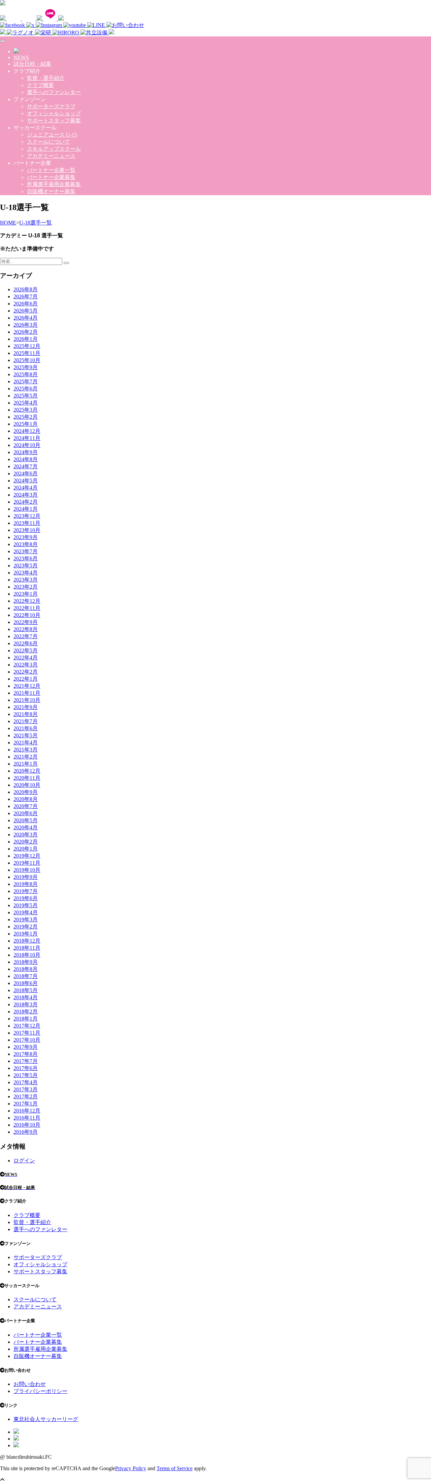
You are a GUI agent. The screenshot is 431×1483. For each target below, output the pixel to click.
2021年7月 (25, 721)
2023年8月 (25, 544)
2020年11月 (26, 778)
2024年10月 (26, 445)
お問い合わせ (29, 1384)
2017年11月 (26, 1033)
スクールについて (48, 142)
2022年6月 (25, 643)
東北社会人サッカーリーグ (45, 1419)
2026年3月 (25, 325)
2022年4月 (25, 657)
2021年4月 (25, 742)
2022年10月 (26, 615)
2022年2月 (25, 672)
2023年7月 (25, 551)
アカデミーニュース (51, 156)
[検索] (66, 263)
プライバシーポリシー (40, 1391)
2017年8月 (25, 1054)
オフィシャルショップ (54, 113)
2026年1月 (25, 339)
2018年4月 (25, 997)
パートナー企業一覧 (51, 170)
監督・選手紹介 (46, 78)
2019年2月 (25, 926)
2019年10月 (26, 870)
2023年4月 (25, 572)
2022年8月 (25, 629)
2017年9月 (25, 1047)
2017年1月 (25, 1103)
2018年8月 (25, 969)
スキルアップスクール (54, 149)
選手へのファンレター (54, 92)
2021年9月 (25, 707)
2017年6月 (25, 1068)
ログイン (24, 1160)
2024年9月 (25, 452)
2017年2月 (25, 1096)
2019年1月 (25, 934)
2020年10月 (26, 785)
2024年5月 (25, 480)
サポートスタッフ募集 (54, 120)
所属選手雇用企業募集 (54, 184)
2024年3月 (25, 495)
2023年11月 (26, 523)
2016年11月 (26, 1118)
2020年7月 (25, 806)
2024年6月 (25, 473)
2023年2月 (25, 587)
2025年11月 (26, 353)
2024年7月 (25, 466)
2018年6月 (25, 983)
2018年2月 (25, 1011)
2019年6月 (25, 898)
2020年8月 (25, 799)
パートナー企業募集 (51, 177)
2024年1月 (25, 509)
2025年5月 (25, 395)
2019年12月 (26, 856)
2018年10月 (26, 955)
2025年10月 (26, 360)
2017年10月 (26, 1040)
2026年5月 (25, 311)
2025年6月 (25, 388)
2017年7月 (25, 1061)
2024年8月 (25, 459)
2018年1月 (25, 1018)
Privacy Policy (130, 1468)
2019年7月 (25, 891)
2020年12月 (26, 771)
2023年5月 (25, 565)
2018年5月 (25, 990)
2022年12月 (26, 601)
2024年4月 (25, 488)
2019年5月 (25, 905)
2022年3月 (25, 665)
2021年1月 (25, 764)
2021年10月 (26, 700)
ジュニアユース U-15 (52, 135)
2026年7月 (25, 296)
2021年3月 (25, 749)
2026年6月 (25, 303)
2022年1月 (25, 679)
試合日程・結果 (32, 64)
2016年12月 (26, 1111)
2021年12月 (26, 686)
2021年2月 (25, 757)
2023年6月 (25, 558)
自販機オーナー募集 (51, 191)
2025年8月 (25, 374)
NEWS (21, 57)
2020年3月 (25, 834)
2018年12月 (26, 941)
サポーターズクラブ (51, 106)
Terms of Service (175, 1468)
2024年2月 (25, 502)
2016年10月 (26, 1125)
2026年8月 (25, 289)
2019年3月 (25, 919)
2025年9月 (25, 367)
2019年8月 (25, 884)
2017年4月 (25, 1082)
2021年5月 (25, 735)
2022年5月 (25, 650)
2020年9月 (25, 792)
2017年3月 (25, 1089)
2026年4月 (25, 318)
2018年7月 (25, 976)
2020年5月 (25, 820)
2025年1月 (25, 424)
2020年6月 (25, 813)
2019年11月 (26, 863)
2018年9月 (25, 962)
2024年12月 (26, 431)
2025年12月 (26, 346)
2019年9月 (25, 877)
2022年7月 (25, 636)
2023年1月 (25, 594)
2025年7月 (25, 381)
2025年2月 (25, 417)
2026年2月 (25, 332)
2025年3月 (25, 410)
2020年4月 (25, 827)
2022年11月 (26, 608)
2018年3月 (25, 1004)
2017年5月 (25, 1075)
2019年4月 (25, 912)
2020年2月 (25, 841)
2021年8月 (25, 714)
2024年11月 (26, 438)
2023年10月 (26, 530)
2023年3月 (25, 580)
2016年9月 (25, 1132)
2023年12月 (26, 516)
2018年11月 (26, 948)
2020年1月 (25, 849)
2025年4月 (25, 403)
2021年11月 (26, 693)
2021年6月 (25, 728)
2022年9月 (25, 622)
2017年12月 (26, 1026)
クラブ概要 (40, 85)
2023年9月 (25, 537)
